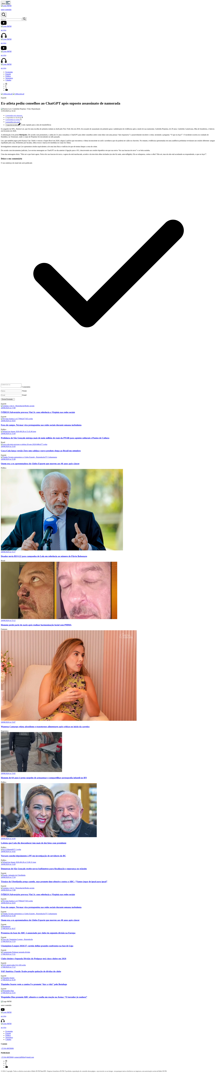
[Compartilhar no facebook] (22, 117)
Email (24, 395)
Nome (24, 391)
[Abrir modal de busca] (4, 14)
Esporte (8, 74)
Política (8, 76)
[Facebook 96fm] (5, 86)
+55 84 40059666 (7, 1057)
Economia (9, 72)
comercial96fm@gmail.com (24, 1057)
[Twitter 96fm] (6, 88)
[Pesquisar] (24, 19)
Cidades (8, 80)
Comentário (26, 387)
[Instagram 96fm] (6, 84)
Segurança (9, 78)
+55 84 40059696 (7, 1048)
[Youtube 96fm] (6, 90)
